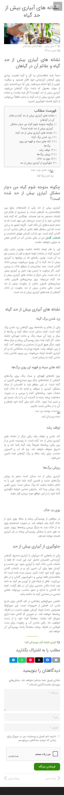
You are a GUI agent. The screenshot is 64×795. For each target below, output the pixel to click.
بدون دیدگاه (50, 50)
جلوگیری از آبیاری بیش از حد (36, 163)
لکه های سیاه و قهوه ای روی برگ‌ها (34, 143)
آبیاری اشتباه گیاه (47, 642)
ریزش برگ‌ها (43, 154)
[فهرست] (57, 6)
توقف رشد (44, 150)
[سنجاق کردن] (30, 660)
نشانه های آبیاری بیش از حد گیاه (33, 133)
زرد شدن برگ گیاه (41, 137)
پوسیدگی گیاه (31, 642)
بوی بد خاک (43, 158)
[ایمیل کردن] (56, 660)
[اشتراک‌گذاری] (48, 660)
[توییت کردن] (39, 660)
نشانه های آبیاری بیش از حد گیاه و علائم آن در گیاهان (31, 117)
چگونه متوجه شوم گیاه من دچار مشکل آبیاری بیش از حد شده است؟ (31, 126)
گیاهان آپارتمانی (30, 46)
